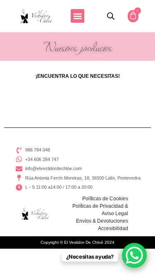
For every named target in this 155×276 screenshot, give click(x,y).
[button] (77, 16)
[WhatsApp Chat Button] (134, 255)
